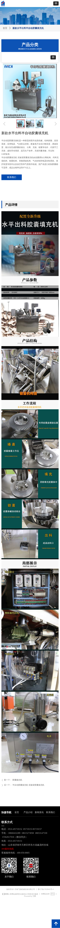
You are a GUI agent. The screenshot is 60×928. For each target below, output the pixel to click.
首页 (5, 28)
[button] (56, 3)
